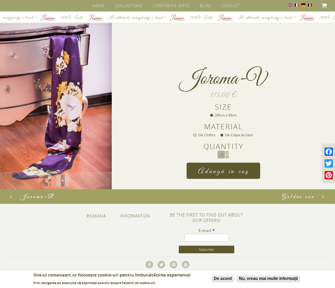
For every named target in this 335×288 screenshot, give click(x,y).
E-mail (206, 230)
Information (135, 216)
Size (223, 107)
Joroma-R (37, 197)
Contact (230, 5)
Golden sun (298, 197)
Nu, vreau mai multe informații (268, 278)
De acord (223, 278)
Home (99, 5)
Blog (205, 5)
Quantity (223, 146)
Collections (129, 5)
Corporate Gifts (171, 5)
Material (223, 126)
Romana (96, 216)
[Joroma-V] (290, 5)
